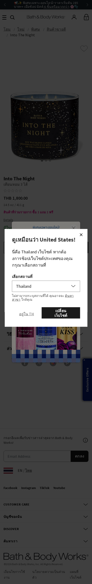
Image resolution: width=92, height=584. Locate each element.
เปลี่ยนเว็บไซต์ (60, 312)
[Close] (81, 234)
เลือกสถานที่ (22, 276)
